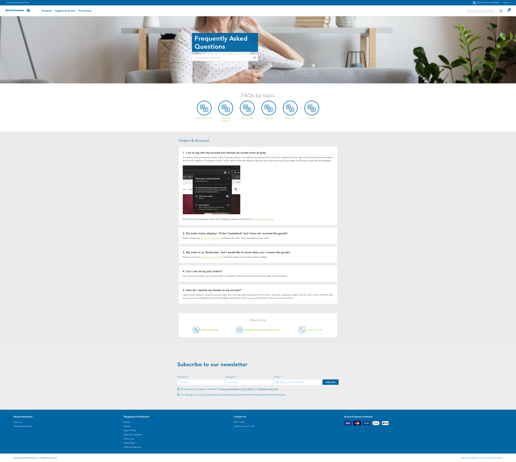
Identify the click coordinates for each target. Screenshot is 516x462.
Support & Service (65, 11)
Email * (277, 377)
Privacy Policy (247, 389)
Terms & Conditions (469, 458)
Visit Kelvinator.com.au (23, 426)
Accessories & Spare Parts (18, 2)
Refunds (127, 426)
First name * (183, 377)
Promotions (85, 11)
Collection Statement (268, 389)
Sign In (506, 2)
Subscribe (330, 382)
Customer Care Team (211, 238)
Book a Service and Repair (488, 2)
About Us (17, 422)
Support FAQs (130, 430)
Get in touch (239, 422)
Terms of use (129, 439)
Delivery (127, 422)
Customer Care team (264, 219)
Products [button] (47, 11)
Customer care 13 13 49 (244, 426)
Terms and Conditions (229, 389)
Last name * (231, 377)
